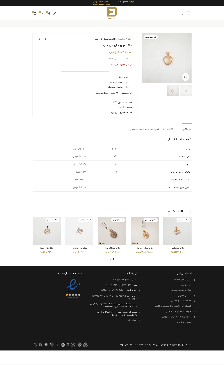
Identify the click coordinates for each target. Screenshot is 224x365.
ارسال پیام (132, 320)
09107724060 (117, 290)
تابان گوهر (124, 344)
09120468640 (104, 290)
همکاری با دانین (184, 322)
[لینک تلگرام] (112, 113)
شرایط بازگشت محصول (118, 87)
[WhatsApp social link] (116, 113)
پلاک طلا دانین (177, 248)
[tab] (187, 127)
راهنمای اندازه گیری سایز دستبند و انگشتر (173, 306)
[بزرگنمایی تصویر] (185, 77)
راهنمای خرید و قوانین (181, 300)
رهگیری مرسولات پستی (181, 290)
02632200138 (125, 285)
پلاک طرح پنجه (46, 248)
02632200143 (111, 285)
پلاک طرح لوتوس (79, 248)
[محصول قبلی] (45, 39)
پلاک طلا (121, 39)
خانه (129, 39)
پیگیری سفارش (185, 295)
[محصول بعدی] (39, 39)
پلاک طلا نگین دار (112, 248)
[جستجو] (181, 13)
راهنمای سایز (123, 77)
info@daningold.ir (121, 279)
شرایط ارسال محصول (119, 82)
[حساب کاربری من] (55, 13)
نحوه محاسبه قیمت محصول (179, 311)
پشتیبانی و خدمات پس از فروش (177, 316)
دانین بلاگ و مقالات (183, 279)
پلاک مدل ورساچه (145, 248)
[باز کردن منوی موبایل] (188, 13)
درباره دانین (186, 285)
